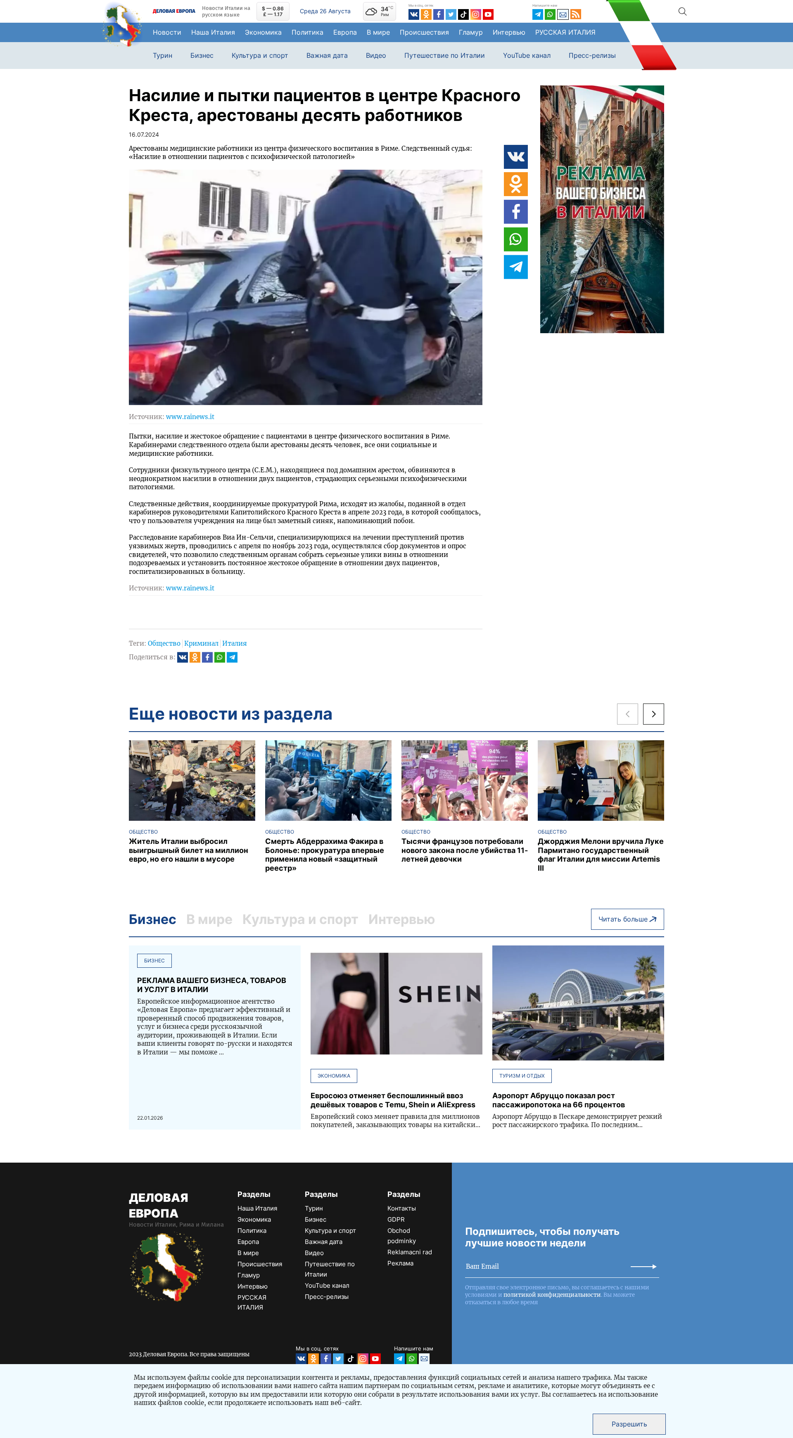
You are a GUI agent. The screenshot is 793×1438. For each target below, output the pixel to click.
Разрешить (629, 1424)
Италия (234, 643)
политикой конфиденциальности (552, 1294)
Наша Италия (213, 32)
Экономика (263, 32)
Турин (162, 55)
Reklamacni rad (409, 1252)
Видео (376, 55)
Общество (164, 643)
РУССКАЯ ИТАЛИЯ (565, 32)
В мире (378, 32)
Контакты (401, 1208)
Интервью (509, 32)
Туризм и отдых (522, 1076)
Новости (167, 32)
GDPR (396, 1219)
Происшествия (424, 32)
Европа (345, 32)
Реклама (400, 1263)
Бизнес (202, 55)
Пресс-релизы (592, 55)
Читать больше (623, 919)
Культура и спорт (260, 55)
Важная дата (327, 55)
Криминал (201, 643)
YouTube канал (527, 55)
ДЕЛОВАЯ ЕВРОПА (158, 1205)
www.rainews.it (190, 417)
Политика (307, 32)
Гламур (471, 32)
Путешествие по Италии (444, 55)
